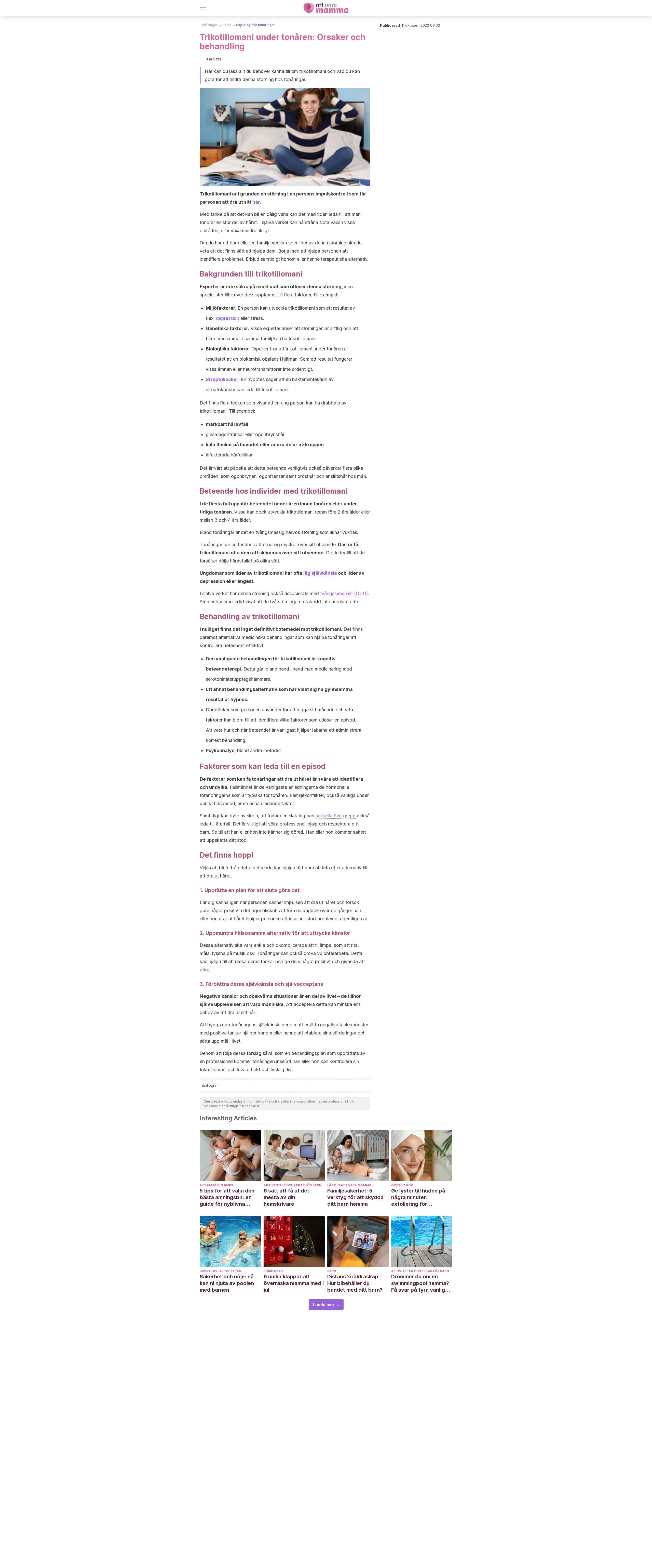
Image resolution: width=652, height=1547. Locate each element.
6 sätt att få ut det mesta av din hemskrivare (286, 1197)
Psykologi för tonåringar (255, 25)
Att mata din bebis (216, 1185)
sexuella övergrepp (336, 815)
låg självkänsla (320, 573)
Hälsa (227, 25)
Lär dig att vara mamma (349, 1185)
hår (256, 202)
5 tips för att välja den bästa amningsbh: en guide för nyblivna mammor (227, 1197)
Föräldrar (273, 1271)
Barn (331, 1271)
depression (227, 318)
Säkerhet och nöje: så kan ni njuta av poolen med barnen (227, 1283)
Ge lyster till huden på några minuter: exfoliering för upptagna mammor (418, 1197)
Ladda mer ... (326, 1304)
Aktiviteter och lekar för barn (292, 1185)
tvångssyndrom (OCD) (344, 593)
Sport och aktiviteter (220, 1271)
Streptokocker (222, 379)
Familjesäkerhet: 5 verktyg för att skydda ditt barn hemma (355, 1197)
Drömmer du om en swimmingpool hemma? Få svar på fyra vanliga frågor (420, 1283)
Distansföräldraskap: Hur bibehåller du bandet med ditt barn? (355, 1283)
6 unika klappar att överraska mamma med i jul (294, 1283)
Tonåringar (209, 25)
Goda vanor (402, 1185)
